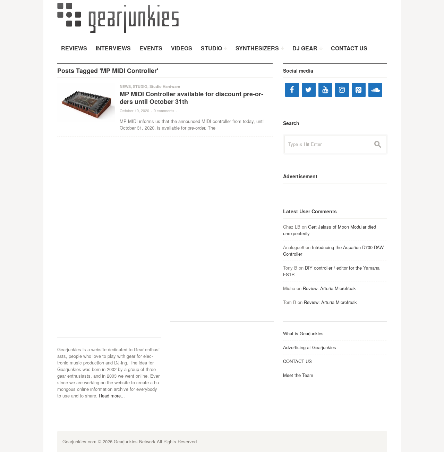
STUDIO (140, 86)
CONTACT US (297, 361)
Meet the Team (298, 375)
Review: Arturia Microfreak (329, 288)
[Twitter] (309, 90)
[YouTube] (325, 90)
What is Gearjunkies (303, 333)
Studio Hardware (165, 86)
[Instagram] (342, 90)
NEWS (125, 86)
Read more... (112, 395)
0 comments (164, 110)
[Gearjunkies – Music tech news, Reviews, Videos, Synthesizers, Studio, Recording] (118, 17)
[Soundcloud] (375, 90)
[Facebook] (292, 90)
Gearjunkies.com (79, 441)
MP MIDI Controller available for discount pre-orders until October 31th (191, 97)
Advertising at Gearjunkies (309, 347)
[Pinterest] (359, 90)
